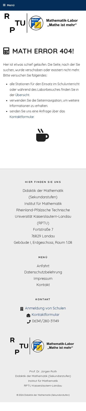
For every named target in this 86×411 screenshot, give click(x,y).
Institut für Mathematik (43, 381)
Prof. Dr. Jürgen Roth (43, 371)
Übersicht (22, 95)
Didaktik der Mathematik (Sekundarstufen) (43, 376)
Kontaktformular (22, 117)
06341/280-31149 (45, 321)
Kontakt (43, 284)
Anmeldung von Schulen (45, 308)
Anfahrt (43, 266)
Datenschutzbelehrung (43, 272)
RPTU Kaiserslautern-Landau (43, 385)
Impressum (43, 278)
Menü (11, 5)
